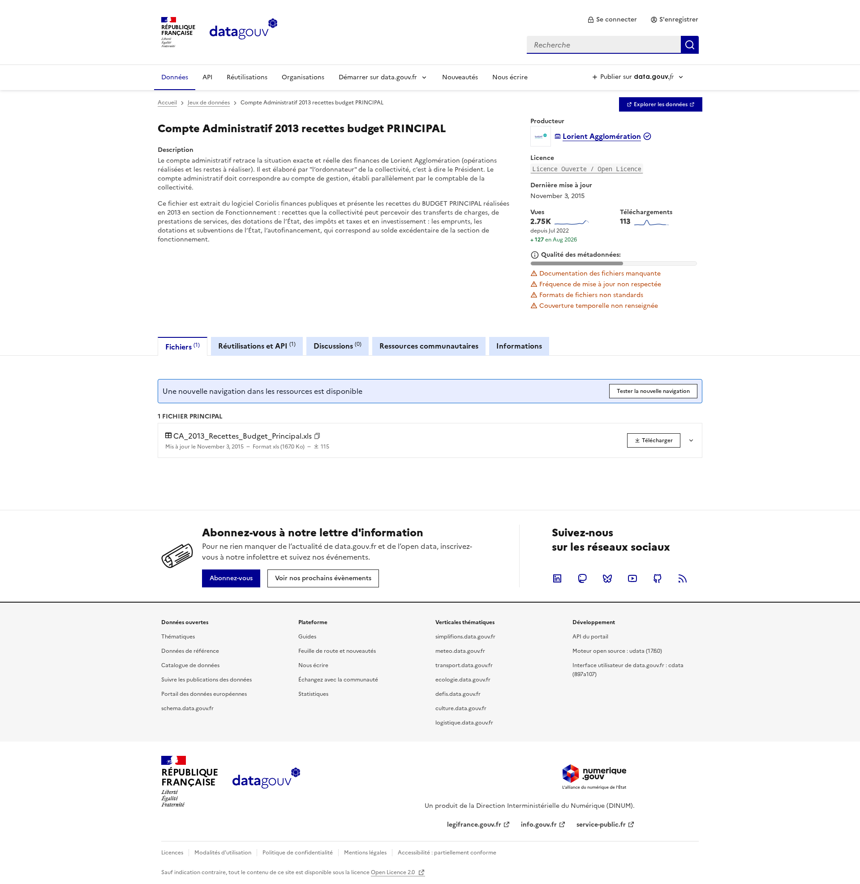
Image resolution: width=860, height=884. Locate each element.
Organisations (303, 77)
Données (174, 77)
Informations (519, 346)
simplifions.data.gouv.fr (465, 637)
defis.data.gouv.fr (458, 694)
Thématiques (178, 637)
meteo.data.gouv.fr (460, 651)
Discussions (337, 345)
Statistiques (313, 694)
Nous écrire (510, 77)
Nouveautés (460, 77)
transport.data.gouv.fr (464, 665)
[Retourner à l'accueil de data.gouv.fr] (243, 31)
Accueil (167, 103)
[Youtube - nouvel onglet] (632, 578)
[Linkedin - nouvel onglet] (557, 578)
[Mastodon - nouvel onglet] (582, 578)
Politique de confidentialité (297, 853)
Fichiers (182, 346)
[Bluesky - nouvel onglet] (607, 578)
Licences (172, 853)
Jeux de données (209, 103)
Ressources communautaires (428, 346)
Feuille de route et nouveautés (337, 651)
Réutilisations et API (257, 345)
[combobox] (613, 45)
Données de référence (190, 651)
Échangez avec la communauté (338, 680)
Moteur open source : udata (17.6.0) (617, 651)
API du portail (590, 637)
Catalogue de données (190, 665)
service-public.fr (601, 824)
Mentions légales (365, 853)
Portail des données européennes (204, 694)
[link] (612, 20)
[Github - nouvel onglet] (657, 578)
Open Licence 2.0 (393, 872)
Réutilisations (247, 77)
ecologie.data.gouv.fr (462, 680)
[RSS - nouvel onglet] (683, 578)
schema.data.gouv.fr (187, 708)
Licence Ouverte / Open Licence (586, 168)
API (207, 77)
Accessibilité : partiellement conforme (447, 853)
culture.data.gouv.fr (460, 708)
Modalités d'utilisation (222, 853)
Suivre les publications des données (206, 680)
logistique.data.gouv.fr (464, 723)
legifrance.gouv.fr (474, 824)
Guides (307, 637)
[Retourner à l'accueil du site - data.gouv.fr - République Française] (266, 781)
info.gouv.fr (539, 824)
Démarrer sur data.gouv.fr (378, 77)
